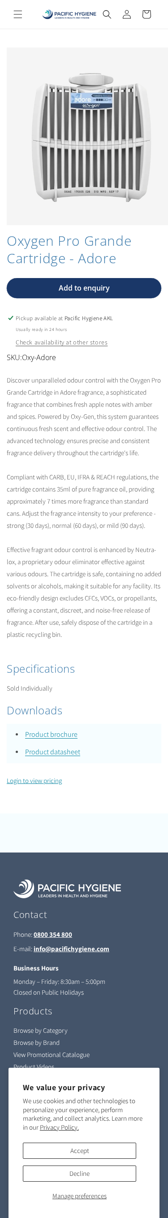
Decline (79, 1173)
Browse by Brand (36, 1042)
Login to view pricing (34, 780)
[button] (18, 14)
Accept (79, 1150)
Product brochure (51, 734)
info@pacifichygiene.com (71, 948)
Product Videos (33, 1066)
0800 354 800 (53, 934)
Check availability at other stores (62, 342)
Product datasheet (52, 752)
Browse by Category (40, 1030)
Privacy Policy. (59, 1127)
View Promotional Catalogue (51, 1054)
